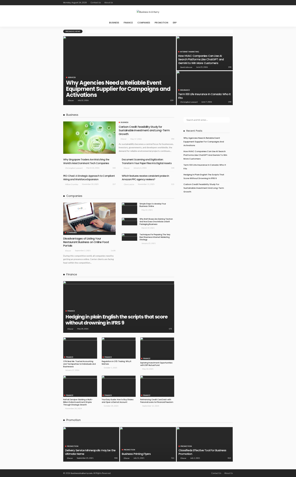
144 (172, 168)
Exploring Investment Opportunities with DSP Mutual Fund (156, 364)
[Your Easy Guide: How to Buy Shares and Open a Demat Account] (119, 386)
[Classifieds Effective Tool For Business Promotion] (205, 444)
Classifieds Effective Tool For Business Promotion (202, 452)
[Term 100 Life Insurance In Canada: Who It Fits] (205, 88)
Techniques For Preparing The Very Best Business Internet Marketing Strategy (155, 237)
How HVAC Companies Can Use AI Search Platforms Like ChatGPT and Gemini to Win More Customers (201, 59)
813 (229, 458)
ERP (175, 22)
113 (172, 184)
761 (172, 458)
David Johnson (186, 67)
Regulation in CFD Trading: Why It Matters (116, 362)
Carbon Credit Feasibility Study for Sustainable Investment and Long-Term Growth (144, 130)
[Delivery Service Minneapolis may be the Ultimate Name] (91, 444)
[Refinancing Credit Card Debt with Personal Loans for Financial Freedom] (157, 386)
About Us (108, 2)
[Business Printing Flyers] (148, 444)
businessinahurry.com (81, 473)
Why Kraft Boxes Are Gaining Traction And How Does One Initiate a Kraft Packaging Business (156, 221)
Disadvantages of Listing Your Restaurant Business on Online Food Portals (86, 242)
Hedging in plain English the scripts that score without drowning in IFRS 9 (116, 319)
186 (172, 139)
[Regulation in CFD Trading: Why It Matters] (119, 348)
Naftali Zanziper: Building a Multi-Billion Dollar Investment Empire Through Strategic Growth (78, 402)
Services (72, 77)
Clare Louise (129, 184)
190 (229, 67)
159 (171, 100)
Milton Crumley (71, 184)
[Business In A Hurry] (148, 12)
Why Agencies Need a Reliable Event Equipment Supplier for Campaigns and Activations (118, 89)
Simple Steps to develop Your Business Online (153, 205)
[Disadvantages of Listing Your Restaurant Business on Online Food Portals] (89, 217)
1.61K (113, 250)
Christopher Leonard (188, 102)
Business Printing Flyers (136, 454)
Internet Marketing (189, 51)
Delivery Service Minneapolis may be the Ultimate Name (90, 452)
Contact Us (96, 2)
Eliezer (71, 100)
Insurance (185, 90)
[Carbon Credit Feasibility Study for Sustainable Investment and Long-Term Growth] (89, 137)
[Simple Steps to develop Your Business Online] (129, 208)
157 (114, 184)
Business (114, 22)
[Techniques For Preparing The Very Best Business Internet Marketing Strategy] (129, 237)
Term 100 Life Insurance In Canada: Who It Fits (204, 96)
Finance (128, 22)
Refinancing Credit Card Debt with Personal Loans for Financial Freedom (157, 400)
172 (170, 329)
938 (115, 458)
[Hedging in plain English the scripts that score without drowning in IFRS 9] (118, 307)
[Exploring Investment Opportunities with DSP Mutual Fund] (157, 348)
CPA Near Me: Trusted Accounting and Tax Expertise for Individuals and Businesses (79, 364)
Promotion (161, 22)
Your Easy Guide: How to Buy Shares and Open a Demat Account (118, 400)
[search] (185, 23)
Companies (143, 22)
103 (114, 168)
